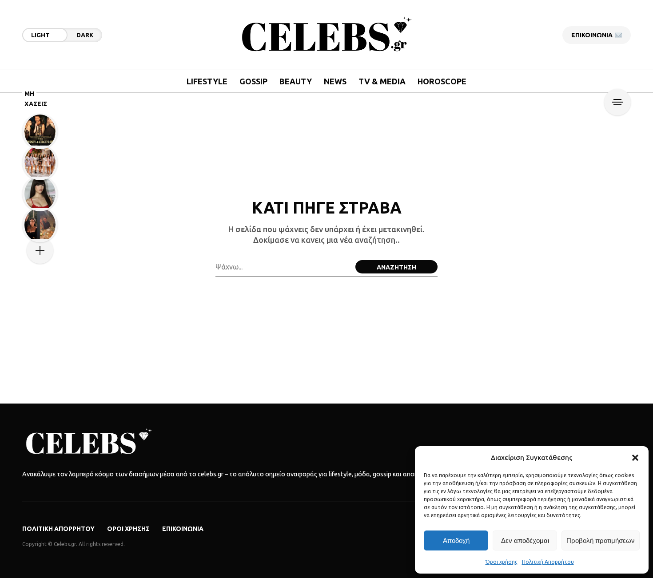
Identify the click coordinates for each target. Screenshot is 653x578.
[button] (635, 457)
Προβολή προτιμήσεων (600, 540)
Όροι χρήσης (502, 562)
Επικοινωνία (182, 528)
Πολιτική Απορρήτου (548, 562)
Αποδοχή (456, 540)
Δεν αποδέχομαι (525, 540)
